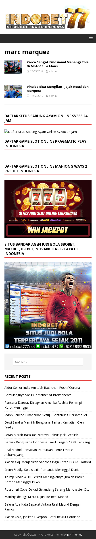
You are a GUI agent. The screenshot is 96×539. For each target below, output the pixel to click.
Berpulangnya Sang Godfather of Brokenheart (37, 395)
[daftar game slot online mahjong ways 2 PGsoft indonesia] (48, 235)
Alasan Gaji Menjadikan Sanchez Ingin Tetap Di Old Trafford (47, 462)
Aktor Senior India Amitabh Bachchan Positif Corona (42, 387)
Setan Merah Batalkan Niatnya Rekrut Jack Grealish (41, 435)
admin (53, 71)
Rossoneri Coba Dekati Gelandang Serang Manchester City (46, 489)
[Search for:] (48, 362)
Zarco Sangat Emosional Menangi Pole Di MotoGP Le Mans (58, 64)
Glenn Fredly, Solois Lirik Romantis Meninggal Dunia (41, 469)
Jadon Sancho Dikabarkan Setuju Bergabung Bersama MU (46, 415)
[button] (90, 38)
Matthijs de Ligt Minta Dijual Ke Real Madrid (36, 497)
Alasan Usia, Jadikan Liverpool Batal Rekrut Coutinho (42, 517)
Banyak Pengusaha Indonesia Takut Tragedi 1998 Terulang (47, 442)
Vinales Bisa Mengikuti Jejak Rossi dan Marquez (58, 88)
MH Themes (74, 535)
